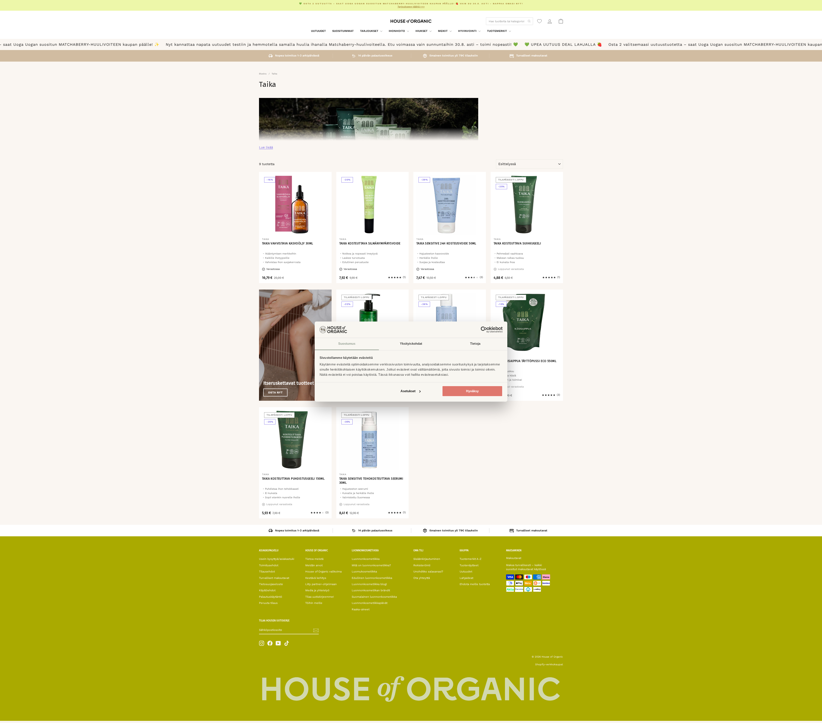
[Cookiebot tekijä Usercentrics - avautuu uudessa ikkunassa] (484, 329)
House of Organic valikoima (323, 571)
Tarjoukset (369, 31)
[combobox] (509, 21)
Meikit (443, 31)
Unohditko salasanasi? (428, 571)
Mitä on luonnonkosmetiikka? (371, 565)
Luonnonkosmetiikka (366, 558)
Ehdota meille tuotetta (475, 584)
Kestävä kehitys (315, 578)
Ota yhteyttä (421, 578)
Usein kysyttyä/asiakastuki (276, 558)
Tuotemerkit (497, 31)
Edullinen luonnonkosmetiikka (372, 578)
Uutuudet (318, 31)
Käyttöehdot (267, 590)
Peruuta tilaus (268, 603)
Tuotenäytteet (469, 565)
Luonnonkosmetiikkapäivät (369, 603)
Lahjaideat (466, 578)
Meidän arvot (314, 565)
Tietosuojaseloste (271, 584)
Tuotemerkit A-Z (470, 558)
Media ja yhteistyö (317, 590)
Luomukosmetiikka (364, 571)
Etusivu (263, 73)
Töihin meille (313, 603)
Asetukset (408, 391)
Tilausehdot (267, 571)
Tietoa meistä (314, 558)
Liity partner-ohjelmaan (321, 584)
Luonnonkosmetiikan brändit (371, 590)
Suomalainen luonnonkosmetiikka (374, 596)
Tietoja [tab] (475, 344)
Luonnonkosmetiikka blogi (369, 584)
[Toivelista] (539, 21)
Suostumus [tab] (347, 344)
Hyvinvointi (467, 31)
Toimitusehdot (268, 565)
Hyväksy (472, 391)
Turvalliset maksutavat (274, 578)
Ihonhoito (397, 31)
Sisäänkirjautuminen (426, 558)
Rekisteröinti (421, 565)
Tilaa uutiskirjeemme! (319, 596)
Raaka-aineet (360, 609)
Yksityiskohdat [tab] (411, 344)
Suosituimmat (343, 31)
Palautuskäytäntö (270, 596)
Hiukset (421, 31)
